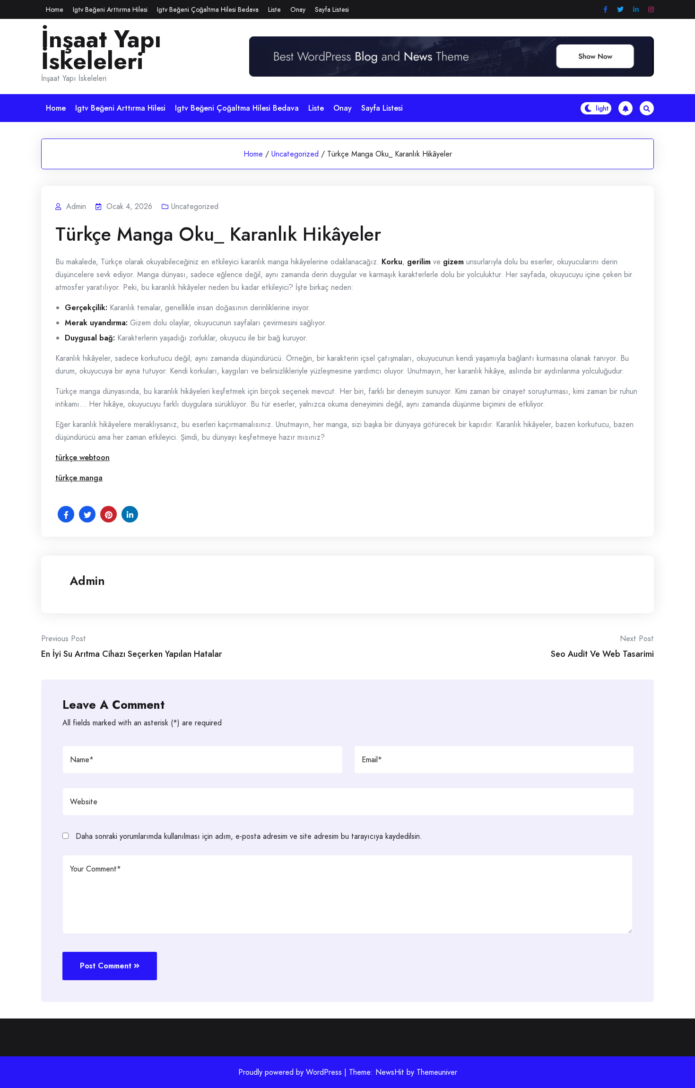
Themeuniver (437, 1072)
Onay (297, 9)
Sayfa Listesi (332, 9)
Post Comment (105, 965)
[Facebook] (605, 9)
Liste (274, 9)
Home (54, 9)
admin (87, 580)
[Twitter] (620, 9)
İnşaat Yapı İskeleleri (101, 50)
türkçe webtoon (82, 457)
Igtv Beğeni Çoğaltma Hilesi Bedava (208, 9)
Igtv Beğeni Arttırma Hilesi (110, 9)
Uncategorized (295, 153)
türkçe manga (79, 477)
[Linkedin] (636, 9)
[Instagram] (651, 9)
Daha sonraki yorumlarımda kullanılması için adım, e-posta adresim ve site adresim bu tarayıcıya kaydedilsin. (249, 836)
